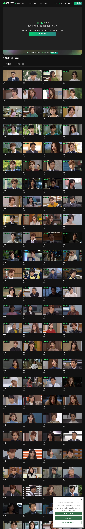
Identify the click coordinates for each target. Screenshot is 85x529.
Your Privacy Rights (68, 522)
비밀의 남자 (8, 57)
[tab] (8, 64)
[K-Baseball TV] (57, 3)
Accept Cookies (68, 513)
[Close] (81, 499)
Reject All (68, 518)
